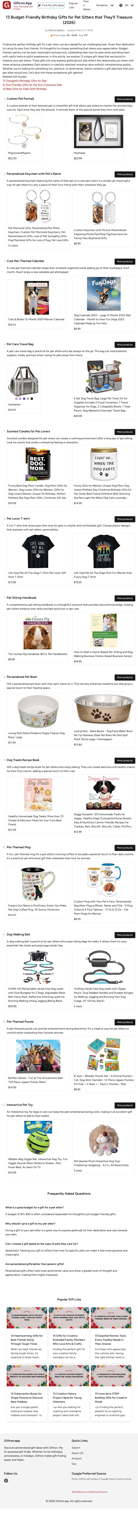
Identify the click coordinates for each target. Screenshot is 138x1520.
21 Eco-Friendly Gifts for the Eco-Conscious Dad (32, 84)
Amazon (77, 1458)
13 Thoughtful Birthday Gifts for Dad (24, 80)
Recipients (102, 5)
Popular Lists (73, 5)
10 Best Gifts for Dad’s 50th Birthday (25, 88)
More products (125, 99)
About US (77, 1453)
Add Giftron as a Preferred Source (89, 1492)
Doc (74, 1463)
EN (126, 5)
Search (76, 1447)
